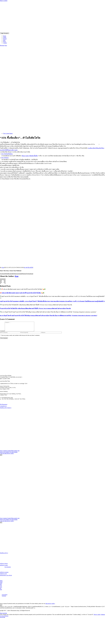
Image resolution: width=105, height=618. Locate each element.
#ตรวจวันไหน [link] (5, 157)
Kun (3, 267)
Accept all (2, 616)
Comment (2, 331)
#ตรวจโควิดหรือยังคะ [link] (7, 153)
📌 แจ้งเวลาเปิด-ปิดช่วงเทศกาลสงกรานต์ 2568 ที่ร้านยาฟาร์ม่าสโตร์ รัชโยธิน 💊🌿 (22, 292)
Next (6, 45)
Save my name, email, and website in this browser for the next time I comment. (21, 335)
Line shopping (8, 567)
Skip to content (3, 0)
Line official (4, 594)
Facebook (4, 595)
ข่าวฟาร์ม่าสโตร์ (28, 267)
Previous (2, 45)
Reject (6, 616)
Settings (103, 614)
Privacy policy (97, 614)
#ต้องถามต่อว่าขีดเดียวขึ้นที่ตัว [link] (30, 155)
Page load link (3, 613)
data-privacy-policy (9, 453)
